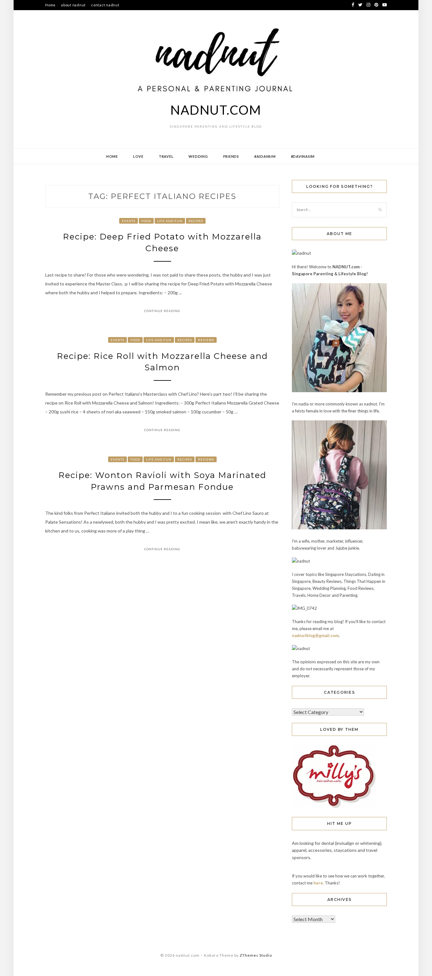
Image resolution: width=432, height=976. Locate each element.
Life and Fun (169, 221)
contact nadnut (105, 5)
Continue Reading (162, 311)
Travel (166, 156)
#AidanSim (265, 156)
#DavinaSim (303, 156)
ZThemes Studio (256, 955)
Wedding (198, 156)
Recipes (195, 221)
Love (138, 156)
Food (146, 221)
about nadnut (73, 5)
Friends (231, 156)
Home (50, 5)
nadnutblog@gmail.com (315, 635)
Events (128, 221)
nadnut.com (216, 110)
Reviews (206, 340)
